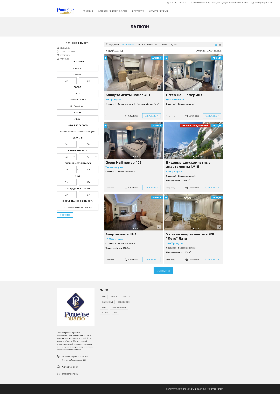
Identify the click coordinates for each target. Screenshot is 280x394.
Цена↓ (164, 44)
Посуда (105, 313)
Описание (151, 116)
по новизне (128, 44)
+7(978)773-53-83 (70, 367)
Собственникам (158, 11)
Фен (115, 313)
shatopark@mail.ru (263, 2)
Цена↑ (174, 44)
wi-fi (104, 297)
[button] (77, 68)
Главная (88, 11)
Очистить (65, 215)
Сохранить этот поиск (208, 50)
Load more (163, 270)
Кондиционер (124, 302)
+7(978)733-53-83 (178, 2)
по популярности (147, 44)
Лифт (104, 307)
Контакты (138, 11)
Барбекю (126, 297)
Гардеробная (107, 302)
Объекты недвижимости (112, 11)
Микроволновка (119, 307)
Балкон (114, 297)
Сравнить (133, 116)
